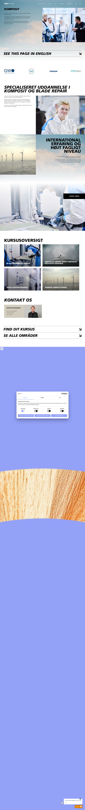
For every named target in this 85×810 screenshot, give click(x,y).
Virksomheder (61, 3)
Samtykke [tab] (25, 397)
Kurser (55, 3)
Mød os (69, 3)
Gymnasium (49, 3)
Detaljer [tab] (42, 397)
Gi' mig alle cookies (59, 415)
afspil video (74, 196)
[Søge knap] (76, 3)
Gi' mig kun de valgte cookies (42, 415)
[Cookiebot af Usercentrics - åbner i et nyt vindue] (62, 394)
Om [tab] (60, 397)
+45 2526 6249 (9, 314)
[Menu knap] (80, 3)
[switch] (36, 411)
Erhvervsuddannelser (41, 3)
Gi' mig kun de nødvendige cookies (26, 415)
